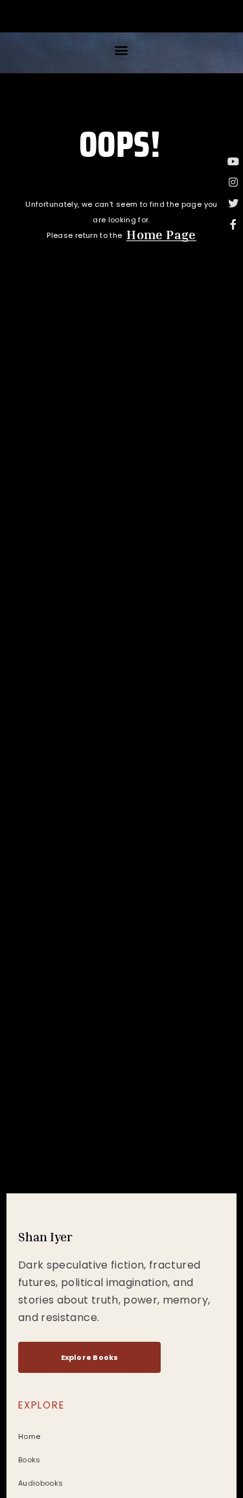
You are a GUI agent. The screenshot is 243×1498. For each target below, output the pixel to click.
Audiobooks (41, 1483)
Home (29, 1436)
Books (29, 1460)
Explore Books (90, 1357)
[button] (121, 49)
